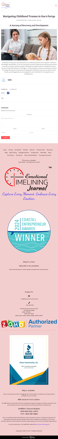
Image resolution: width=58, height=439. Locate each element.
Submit (5, 137)
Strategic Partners (24, 152)
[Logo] (6, 5)
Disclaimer (19, 155)
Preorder (25, 150)
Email (43, 128)
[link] (29, 30)
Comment (29, 114)
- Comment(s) (31, 20)
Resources (50, 150)
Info (40, 20)
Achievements (41, 150)
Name (14, 128)
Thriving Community (45, 155)
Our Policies (10, 155)
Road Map (43, 152)
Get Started (18, 150)
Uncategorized (13, 89)
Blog (6, 152)
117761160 (28, 312)
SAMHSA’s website (29, 424)
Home (5, 150)
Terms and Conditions (30, 155)
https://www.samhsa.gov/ (41, 424)
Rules (49, 152)
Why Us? (32, 150)
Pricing (11, 150)
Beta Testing (13, 152)
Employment (35, 152)
